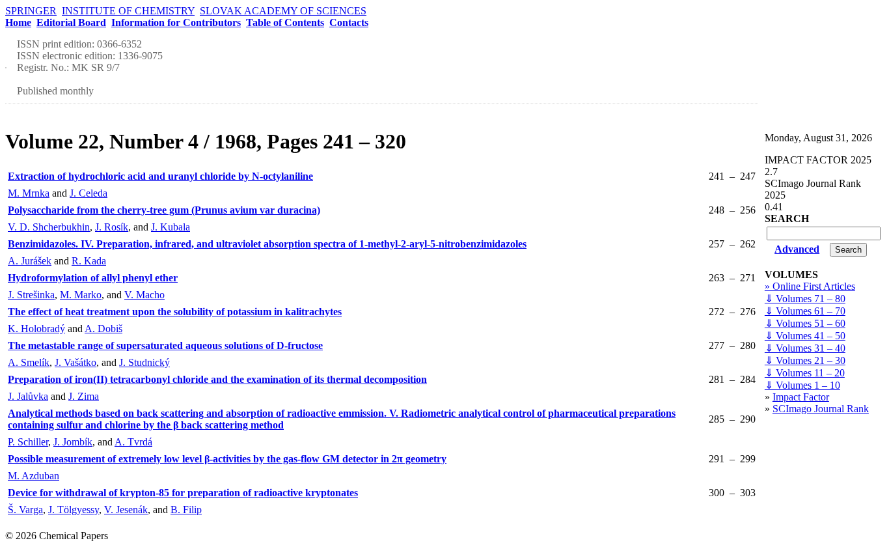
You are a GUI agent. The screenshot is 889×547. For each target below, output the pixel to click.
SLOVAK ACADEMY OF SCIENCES (283, 10)
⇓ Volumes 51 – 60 (805, 323)
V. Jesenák (126, 509)
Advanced (796, 249)
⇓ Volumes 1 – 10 (802, 385)
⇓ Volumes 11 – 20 (805, 372)
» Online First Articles (810, 286)
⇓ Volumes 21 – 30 (805, 360)
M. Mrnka (28, 193)
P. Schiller (28, 441)
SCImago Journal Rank (821, 408)
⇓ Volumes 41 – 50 (805, 335)
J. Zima (83, 396)
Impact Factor (801, 396)
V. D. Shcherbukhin (49, 226)
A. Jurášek (29, 260)
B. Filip (186, 509)
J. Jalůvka (28, 396)
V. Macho (144, 294)
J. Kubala (170, 226)
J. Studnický (144, 362)
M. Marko (81, 294)
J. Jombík (72, 441)
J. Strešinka (31, 294)
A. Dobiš (103, 328)
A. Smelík (28, 362)
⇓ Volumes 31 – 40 (805, 348)
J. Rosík (111, 226)
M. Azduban (33, 475)
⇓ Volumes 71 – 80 (805, 298)
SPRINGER (31, 10)
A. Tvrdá (133, 441)
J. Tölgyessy (73, 509)
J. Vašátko (75, 362)
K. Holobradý (36, 328)
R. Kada (89, 260)
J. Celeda (88, 193)
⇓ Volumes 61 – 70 (805, 310)
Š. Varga (25, 509)
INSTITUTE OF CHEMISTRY (128, 10)
